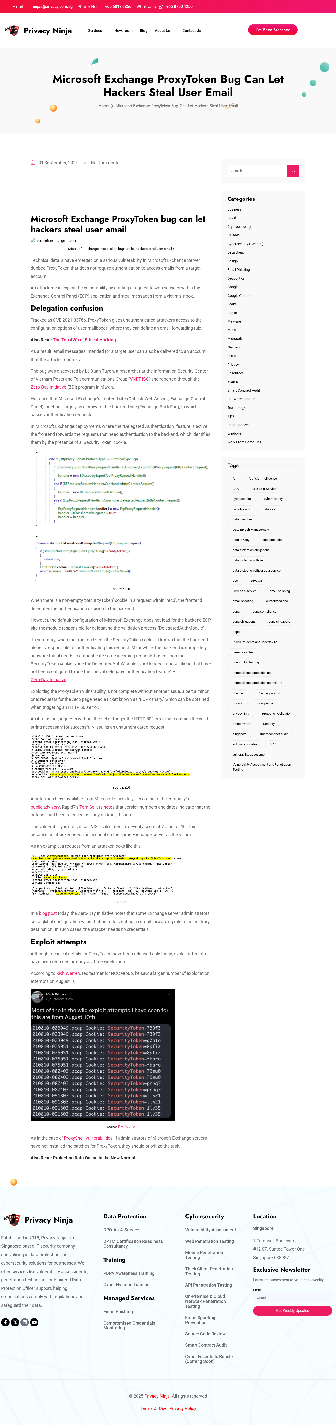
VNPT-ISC (139, 378)
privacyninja (241, 713)
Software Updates (241, 399)
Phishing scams (269, 693)
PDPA (232, 356)
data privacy (241, 540)
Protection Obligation (276, 713)
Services (95, 30)
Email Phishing (239, 270)
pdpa (236, 611)
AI (234, 478)
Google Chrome (239, 296)
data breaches (243, 519)
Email (257, 1290)
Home (103, 106)
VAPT (274, 744)
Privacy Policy (182, 1408)
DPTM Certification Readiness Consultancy (133, 1244)
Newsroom (123, 30)
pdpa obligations (244, 621)
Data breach (241, 509)
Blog (144, 30)
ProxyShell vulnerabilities (88, 1138)
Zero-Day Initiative (48, 387)
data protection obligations (251, 550)
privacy (238, 703)
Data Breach (237, 252)
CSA (236, 489)
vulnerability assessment (250, 754)
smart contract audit (274, 734)
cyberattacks (242, 499)
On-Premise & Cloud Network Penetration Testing (205, 1301)
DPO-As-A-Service (121, 1229)
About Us (162, 30)
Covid (232, 218)
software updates (245, 744)
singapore (239, 734)
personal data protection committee (257, 683)
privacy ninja (264, 703)
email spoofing (243, 601)
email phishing (280, 591)
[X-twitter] (15, 1322)
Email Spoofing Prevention (200, 1320)
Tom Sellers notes (97, 807)
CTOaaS (234, 235)
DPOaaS (257, 580)
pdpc (236, 632)
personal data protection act (252, 673)
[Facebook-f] (5, 1322)
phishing (238, 693)
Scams (233, 382)
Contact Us (192, 30)
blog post (48, 913)
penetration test (244, 652)
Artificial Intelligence (263, 478)
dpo (235, 580)
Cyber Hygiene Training (126, 1284)
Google (233, 287)
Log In (232, 313)
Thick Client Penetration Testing (209, 1271)
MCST (232, 330)
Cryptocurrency (239, 227)
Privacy (233, 364)
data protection (272, 540)
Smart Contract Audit (244, 390)
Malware (234, 321)
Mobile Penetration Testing (204, 1255)
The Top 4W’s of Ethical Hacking (84, 339)
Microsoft (235, 339)
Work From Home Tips (244, 442)
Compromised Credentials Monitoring (129, 1325)
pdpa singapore (279, 621)
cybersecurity (273, 499)
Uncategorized (239, 425)
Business (234, 209)
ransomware (241, 724)
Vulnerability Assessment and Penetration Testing (262, 767)
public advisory (45, 807)
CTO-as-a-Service (264, 489)
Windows (235, 433)
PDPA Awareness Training (128, 1273)
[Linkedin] (24, 1322)
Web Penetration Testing (209, 1241)
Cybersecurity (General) (245, 244)
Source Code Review (205, 1333)
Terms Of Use (153, 1408)
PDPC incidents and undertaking (255, 642)
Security (269, 724)
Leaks (232, 304)
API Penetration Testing (208, 1285)
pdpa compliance (264, 611)
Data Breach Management (251, 529)
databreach (270, 509)
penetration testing (246, 662)
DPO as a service (245, 591)
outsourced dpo (277, 601)
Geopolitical (236, 278)
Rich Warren (68, 973)
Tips (231, 416)
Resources (236, 373)
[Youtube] (34, 1322)
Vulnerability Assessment (210, 1229)
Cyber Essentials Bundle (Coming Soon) (209, 1359)
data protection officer (248, 560)
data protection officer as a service (257, 570)
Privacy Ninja (48, 30)
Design (233, 261)
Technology (236, 408)
